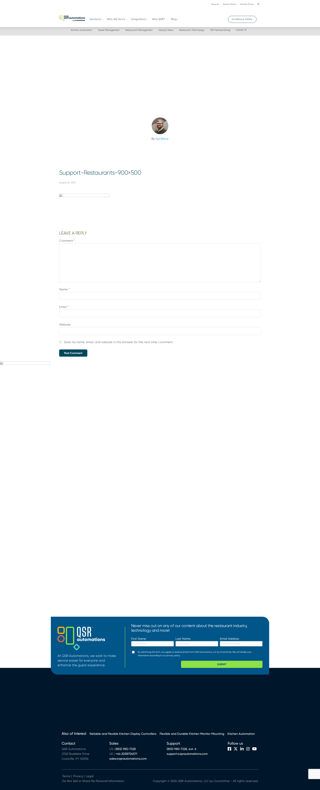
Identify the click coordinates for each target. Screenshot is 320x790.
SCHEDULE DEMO (242, 19)
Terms (66, 776)
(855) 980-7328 (125, 749)
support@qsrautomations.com (187, 753)
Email (64, 307)
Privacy (78, 776)
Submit (221, 664)
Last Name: (183, 638)
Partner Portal (247, 4)
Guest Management (109, 30)
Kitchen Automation (81, 30)
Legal (89, 776)
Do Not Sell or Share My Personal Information (93, 781)
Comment (67, 240)
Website (65, 324)
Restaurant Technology (191, 30)
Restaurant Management (139, 30)
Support (215, 4)
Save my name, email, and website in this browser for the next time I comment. (118, 342)
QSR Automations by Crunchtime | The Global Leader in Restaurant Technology (72, 18)
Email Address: (229, 638)
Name (64, 289)
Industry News (165, 30)
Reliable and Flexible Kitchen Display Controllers (123, 733)
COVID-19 (241, 30)
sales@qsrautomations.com (128, 758)
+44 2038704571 (126, 753)
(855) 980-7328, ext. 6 (181, 749)
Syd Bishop (162, 138)
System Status (229, 4)
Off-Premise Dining (220, 30)
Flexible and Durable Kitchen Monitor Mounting (192, 733)
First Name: (138, 638)
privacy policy (173, 655)
